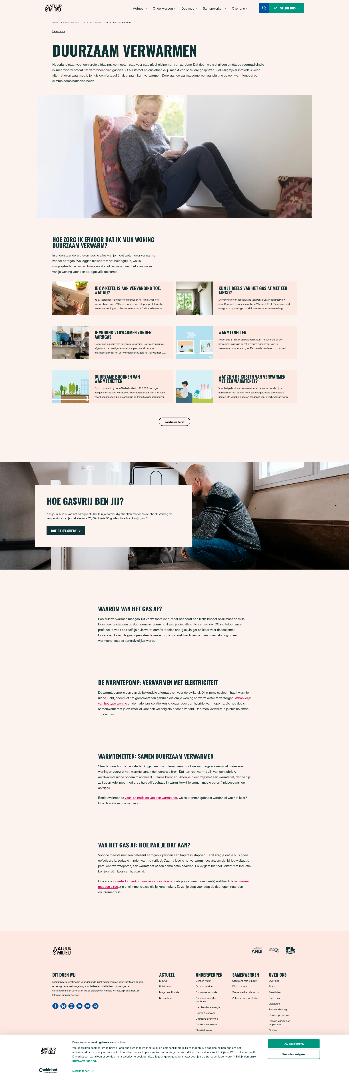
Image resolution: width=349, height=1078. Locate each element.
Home (55, 22)
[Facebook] (55, 1008)
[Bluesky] (63, 1008)
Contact (273, 1030)
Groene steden (204, 986)
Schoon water (203, 980)
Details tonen (80, 1070)
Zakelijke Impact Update (245, 997)
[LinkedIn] (79, 1008)
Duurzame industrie (206, 992)
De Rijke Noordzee (206, 1024)
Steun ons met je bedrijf (245, 980)
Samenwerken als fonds (245, 992)
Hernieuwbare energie (208, 1007)
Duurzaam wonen (92, 22)
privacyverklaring (84, 1060)
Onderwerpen (71, 22)
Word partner (239, 986)
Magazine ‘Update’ (169, 992)
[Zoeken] (264, 8)
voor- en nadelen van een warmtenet (150, 798)
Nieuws (163, 980)
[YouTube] (87, 1008)
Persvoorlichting (278, 1009)
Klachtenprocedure (279, 1015)
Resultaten (274, 992)
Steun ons (274, 997)
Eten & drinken (204, 1030)
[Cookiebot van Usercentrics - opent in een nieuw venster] (48, 1071)
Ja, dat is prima (294, 1043)
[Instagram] (71, 1008)
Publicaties (165, 986)
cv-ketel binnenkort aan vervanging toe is (142, 881)
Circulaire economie (207, 1018)
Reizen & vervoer (205, 1012)
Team (272, 986)
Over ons (274, 980)
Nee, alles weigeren (294, 1054)
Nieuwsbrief (166, 997)
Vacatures (274, 1003)
